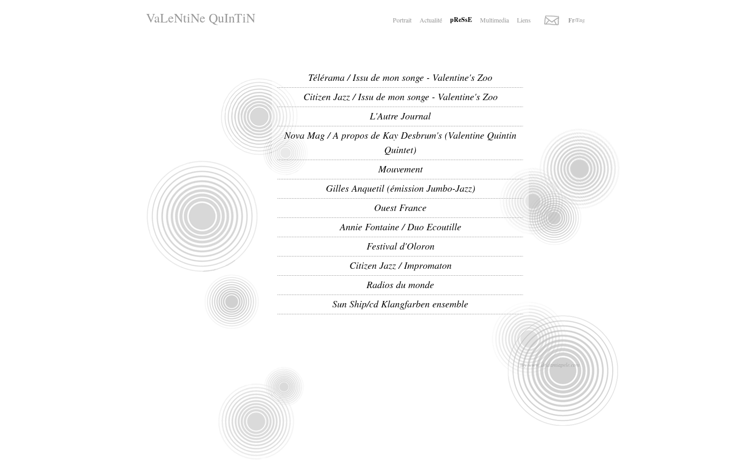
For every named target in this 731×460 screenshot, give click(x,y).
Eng (580, 20)
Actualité (431, 20)
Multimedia (494, 20)
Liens (524, 20)
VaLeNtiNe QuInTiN (200, 17)
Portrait (402, 20)
